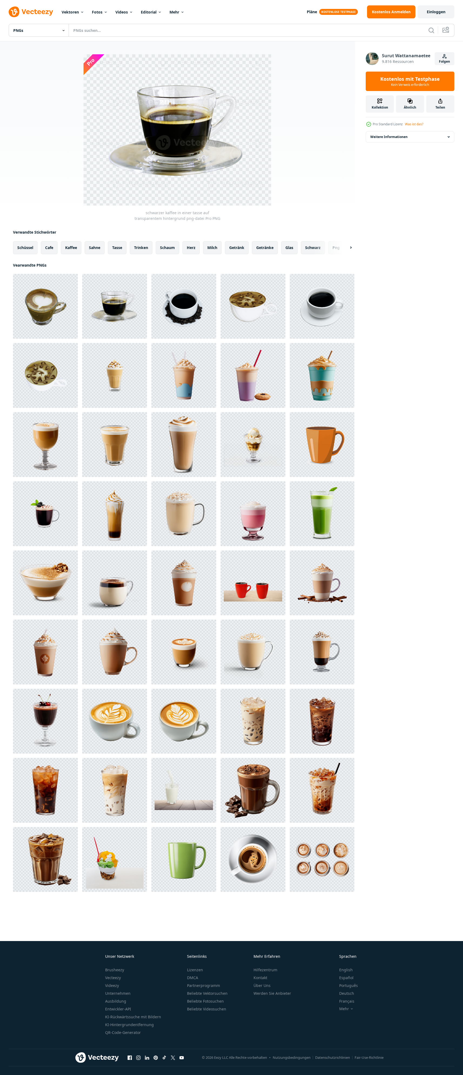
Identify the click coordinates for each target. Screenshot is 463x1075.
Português (348, 985)
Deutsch (346, 993)
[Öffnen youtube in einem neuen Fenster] (181, 1057)
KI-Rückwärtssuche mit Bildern (133, 1016)
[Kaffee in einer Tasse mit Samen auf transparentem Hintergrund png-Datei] (183, 306)
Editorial (148, 12)
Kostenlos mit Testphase (410, 81)
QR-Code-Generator (123, 1032)
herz (191, 247)
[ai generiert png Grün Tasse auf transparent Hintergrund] (183, 859)
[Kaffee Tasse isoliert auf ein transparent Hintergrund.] (322, 444)
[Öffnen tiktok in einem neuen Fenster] (164, 1057)
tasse (117, 247)
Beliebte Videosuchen (206, 1009)
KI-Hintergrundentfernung (129, 1024)
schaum (167, 247)
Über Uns (262, 985)
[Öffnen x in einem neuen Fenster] (173, 1057)
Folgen (444, 61)
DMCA (192, 977)
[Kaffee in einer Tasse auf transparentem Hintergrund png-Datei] (45, 306)
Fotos (97, 12)
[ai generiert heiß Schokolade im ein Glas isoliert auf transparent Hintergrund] (253, 790)
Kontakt (260, 977)
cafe (49, 247)
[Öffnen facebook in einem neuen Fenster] (130, 1057)
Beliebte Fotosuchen (205, 1001)
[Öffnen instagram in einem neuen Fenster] (138, 1057)
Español (346, 977)
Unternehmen (118, 993)
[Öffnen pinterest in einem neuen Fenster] (156, 1057)
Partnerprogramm (203, 985)
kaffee (71, 247)
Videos (121, 12)
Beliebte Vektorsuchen (207, 993)
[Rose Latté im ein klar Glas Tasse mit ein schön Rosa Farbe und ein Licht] (253, 513)
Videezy (112, 985)
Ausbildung (115, 1001)
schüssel (25, 247)
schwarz (313, 247)
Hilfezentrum (265, 969)
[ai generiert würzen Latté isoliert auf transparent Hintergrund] (183, 582)
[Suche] (431, 30)
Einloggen (436, 11)
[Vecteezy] (31, 11)
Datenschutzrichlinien (332, 1057)
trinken (141, 247)
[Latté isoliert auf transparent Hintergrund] (114, 721)
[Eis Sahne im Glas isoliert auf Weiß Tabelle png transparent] (114, 859)
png (336, 247)
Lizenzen (195, 969)
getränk (236, 247)
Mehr (174, 12)
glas (289, 247)
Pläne (312, 11)
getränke (265, 247)
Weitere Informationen (389, 137)
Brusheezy (114, 969)
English (346, 969)
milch (212, 247)
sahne (94, 247)
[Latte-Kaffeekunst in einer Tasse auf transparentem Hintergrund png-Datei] (45, 375)
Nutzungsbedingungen (292, 1057)
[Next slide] (346, 247)
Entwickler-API (118, 1009)
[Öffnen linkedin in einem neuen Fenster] (147, 1057)
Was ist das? (414, 124)
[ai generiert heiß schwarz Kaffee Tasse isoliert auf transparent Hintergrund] (253, 859)
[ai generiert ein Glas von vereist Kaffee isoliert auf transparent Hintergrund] (253, 721)
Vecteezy (113, 977)
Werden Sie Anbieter (272, 993)
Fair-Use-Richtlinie (369, 1057)
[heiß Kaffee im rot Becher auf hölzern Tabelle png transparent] (253, 582)
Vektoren (70, 12)
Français (346, 1001)
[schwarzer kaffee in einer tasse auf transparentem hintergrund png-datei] (114, 306)
